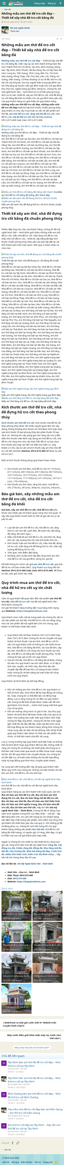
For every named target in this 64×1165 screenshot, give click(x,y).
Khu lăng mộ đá (52, 847)
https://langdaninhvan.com (31, 610)
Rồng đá (37, 847)
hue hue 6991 (13, 1069)
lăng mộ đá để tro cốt (42, 113)
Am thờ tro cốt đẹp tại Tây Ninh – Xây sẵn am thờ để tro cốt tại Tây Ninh (34, 1126)
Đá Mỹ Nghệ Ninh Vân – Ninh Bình (35, 863)
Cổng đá (52, 844)
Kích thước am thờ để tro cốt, (18, 422)
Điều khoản (26, 1162)
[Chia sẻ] (57, 39)
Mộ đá (4, 851)
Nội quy (15, 1162)
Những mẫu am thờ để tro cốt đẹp (20, 60)
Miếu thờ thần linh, (16, 854)
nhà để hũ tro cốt (20, 601)
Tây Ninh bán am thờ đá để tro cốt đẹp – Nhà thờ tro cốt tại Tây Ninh (34, 1064)
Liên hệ (5, 1162)
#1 (61, 39)
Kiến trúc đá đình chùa (41, 854)
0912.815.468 (19, 878)
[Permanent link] (17, 55)
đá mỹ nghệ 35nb (11, 22)
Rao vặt (23, 1069)
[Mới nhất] (60, 3)
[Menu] (4, 3)
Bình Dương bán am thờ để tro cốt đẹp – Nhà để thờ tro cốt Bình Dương (34, 1095)
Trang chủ (48, 1162)
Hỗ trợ (38, 1162)
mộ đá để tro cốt (22, 116)
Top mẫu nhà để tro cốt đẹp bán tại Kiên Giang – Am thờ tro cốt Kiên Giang (35, 1111)
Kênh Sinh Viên (11, 1158)
